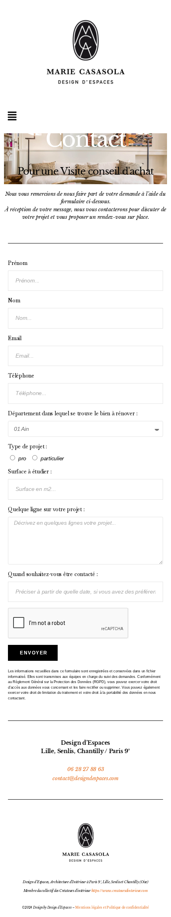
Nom (14, 300)
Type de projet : (27, 446)
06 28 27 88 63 (85, 769)
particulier (52, 458)
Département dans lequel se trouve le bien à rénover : (72, 413)
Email (14, 338)
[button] (85, 116)
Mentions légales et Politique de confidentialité (112, 907)
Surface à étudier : (29, 471)
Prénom (17, 263)
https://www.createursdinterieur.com (119, 890)
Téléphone (21, 375)
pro (22, 458)
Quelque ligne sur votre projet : (46, 509)
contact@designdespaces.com (85, 778)
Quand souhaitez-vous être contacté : (52, 574)
